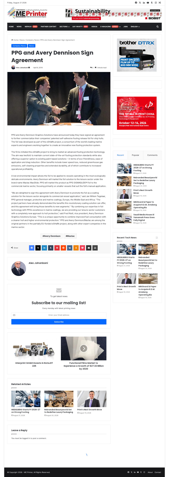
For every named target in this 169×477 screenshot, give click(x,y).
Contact (158, 472)
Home (15, 40)
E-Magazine (109, 27)
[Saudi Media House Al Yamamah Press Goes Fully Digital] (124, 218)
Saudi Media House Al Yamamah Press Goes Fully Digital (144, 217)
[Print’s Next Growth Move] (91, 399)
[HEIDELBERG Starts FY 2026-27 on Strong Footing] (25, 399)
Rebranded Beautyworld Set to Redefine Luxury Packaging (58, 410)
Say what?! (79, 27)
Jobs (125, 27)
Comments (152, 155)
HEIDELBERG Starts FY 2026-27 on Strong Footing (25, 410)
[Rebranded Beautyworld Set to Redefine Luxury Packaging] (58, 399)
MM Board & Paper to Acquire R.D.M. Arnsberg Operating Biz (145, 205)
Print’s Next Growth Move (89, 409)
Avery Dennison (52, 236)
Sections (64, 27)
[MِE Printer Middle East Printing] (28, 13)
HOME (11, 27)
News (19, 27)
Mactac (71, 236)
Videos (94, 27)
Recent (120, 155)
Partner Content (48, 27)
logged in (26, 438)
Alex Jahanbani (22, 68)
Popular (135, 155)
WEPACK (31, 27)
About (150, 472)
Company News (32, 40)
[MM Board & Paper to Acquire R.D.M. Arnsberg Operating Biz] (124, 206)
